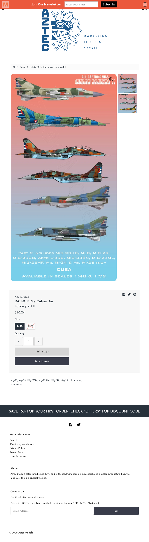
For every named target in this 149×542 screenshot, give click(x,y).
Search (13, 440)
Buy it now (42, 361)
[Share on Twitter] (129, 294)
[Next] (25, 80)
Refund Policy (17, 452)
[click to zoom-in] (111, 80)
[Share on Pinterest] (134, 294)
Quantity (19, 333)
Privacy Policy (17, 448)
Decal (22, 67)
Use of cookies (18, 456)
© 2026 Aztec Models (21, 532)
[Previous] (16, 80)
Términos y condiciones (22, 444)
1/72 (30, 326)
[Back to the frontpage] (14, 67)
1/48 (20, 326)
